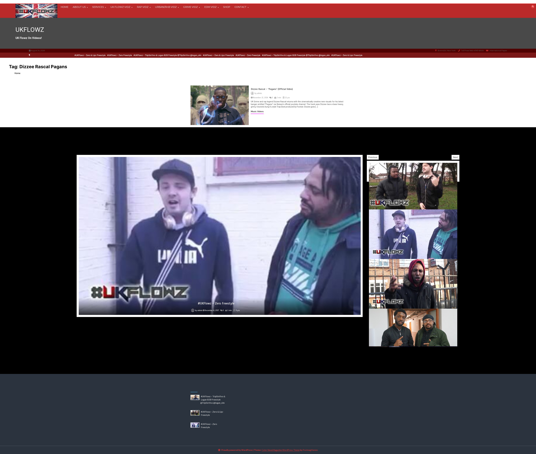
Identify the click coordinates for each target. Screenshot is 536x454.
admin (259, 93)
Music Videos (257, 111)
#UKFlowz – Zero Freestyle (210, 55)
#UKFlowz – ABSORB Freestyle (216, 333)
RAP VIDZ (143, 7)
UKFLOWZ (29, 29)
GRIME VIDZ (190, 7)
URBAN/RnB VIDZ (166, 7)
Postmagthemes (310, 450)
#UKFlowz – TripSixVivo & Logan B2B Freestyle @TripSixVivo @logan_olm (258, 55)
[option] (258, 55)
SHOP (226, 7)
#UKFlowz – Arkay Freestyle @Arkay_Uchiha (216, 304)
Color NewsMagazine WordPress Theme (281, 450)
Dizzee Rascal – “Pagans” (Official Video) (272, 89)
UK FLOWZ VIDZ (120, 7)
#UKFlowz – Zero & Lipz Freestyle (180, 55)
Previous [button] (372, 157)
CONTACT (240, 7)
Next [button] (455, 157)
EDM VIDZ (210, 7)
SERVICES (98, 7)
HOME (64, 7)
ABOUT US (79, 7)
